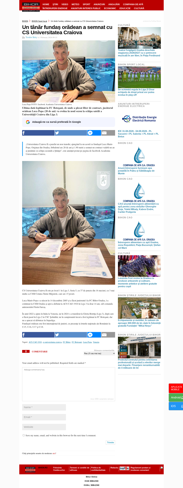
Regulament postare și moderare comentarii (141, 469)
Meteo (75, 4)
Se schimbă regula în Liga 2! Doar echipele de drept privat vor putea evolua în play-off (136, 92)
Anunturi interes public (86, 8)
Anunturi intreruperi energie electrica (134, 105)
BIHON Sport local (39, 21)
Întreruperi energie (55, 8)
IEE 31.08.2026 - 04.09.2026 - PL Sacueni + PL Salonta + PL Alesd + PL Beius (138, 134)
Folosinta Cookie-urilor (59, 469)
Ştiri (55, 4)
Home (46, 4)
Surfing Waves (156, 21)
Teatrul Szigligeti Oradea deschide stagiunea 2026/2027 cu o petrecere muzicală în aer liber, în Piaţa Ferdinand (139, 53)
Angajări (114, 4)
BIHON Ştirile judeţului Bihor (139, 295)
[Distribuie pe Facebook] (38, 133)
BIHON (25, 21)
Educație (125, 8)
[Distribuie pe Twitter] (71, 133)
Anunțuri (99, 4)
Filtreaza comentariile (104, 350)
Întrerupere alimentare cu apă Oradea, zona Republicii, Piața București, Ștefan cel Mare (139, 245)
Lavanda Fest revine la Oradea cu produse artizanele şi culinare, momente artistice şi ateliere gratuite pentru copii (137, 282)
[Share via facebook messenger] (94, 133)
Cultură (139, 8)
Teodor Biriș (31, 37)
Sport (86, 4)
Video (64, 4)
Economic (110, 8)
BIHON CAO (125, 143)
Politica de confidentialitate (98, 469)
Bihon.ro (42, 468)
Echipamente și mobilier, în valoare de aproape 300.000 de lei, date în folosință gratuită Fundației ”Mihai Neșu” (139, 323)
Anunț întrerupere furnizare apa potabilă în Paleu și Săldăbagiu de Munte (136, 171)
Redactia (114, 468)
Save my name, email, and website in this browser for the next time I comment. (61, 435)
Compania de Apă (133, 4)
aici (54, 453)
